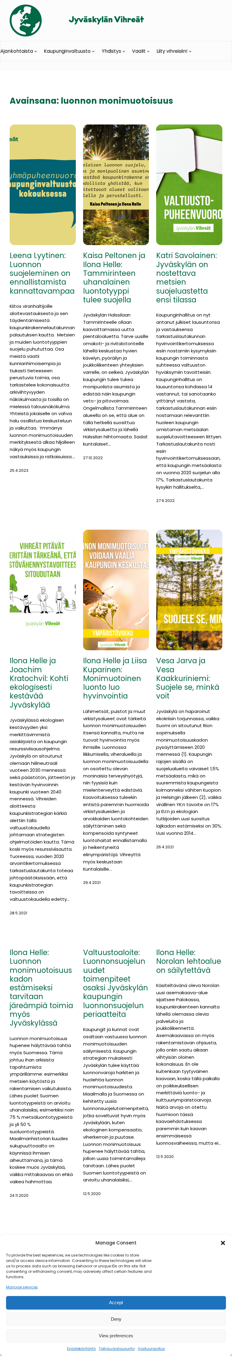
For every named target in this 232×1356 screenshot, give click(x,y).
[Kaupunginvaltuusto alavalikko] (93, 51)
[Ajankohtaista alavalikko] (35, 51)
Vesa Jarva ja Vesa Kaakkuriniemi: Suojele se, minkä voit (187, 678)
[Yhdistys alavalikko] (123, 51)
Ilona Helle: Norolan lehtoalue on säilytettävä (188, 961)
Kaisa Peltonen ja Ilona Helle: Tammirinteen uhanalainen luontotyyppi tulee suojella (114, 277)
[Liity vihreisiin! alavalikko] (190, 51)
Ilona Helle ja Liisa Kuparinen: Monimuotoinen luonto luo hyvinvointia (115, 678)
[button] (223, 1243)
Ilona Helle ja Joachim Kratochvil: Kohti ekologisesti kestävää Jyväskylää (39, 682)
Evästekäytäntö (81, 1348)
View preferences (116, 1335)
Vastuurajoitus (151, 1348)
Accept (116, 1302)
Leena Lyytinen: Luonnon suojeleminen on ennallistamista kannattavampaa (42, 273)
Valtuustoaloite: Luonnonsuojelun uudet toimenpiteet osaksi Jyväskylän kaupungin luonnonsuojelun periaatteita (115, 983)
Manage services (22, 1287)
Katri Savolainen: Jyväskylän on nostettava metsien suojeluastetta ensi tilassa (186, 277)
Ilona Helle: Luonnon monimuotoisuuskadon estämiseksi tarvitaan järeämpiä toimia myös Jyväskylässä (41, 988)
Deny (116, 1319)
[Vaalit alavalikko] (148, 51)
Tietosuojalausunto (117, 1348)
